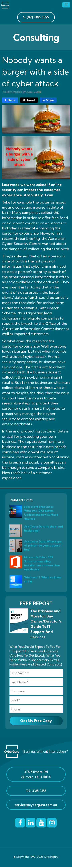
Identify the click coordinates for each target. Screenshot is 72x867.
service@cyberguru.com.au (36, 805)
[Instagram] (52, 822)
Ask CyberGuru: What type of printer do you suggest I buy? (43, 545)
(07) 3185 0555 (36, 791)
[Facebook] (20, 822)
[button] (66, 4)
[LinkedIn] (30, 822)
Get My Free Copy (36, 720)
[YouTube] (41, 822)
